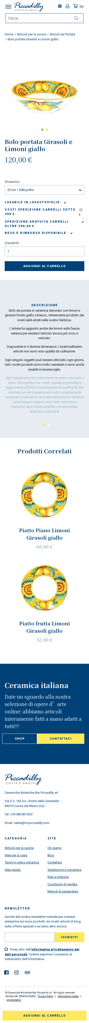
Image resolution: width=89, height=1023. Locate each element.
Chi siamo (54, 848)
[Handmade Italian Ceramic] (29, 7)
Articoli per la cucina (19, 848)
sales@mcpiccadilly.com (31, 823)
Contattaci (61, 738)
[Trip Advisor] (27, 972)
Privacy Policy (45, 996)
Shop (19, 738)
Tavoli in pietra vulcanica (22, 862)
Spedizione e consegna (64, 870)
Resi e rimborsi (58, 877)
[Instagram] (16, 972)
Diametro (12, 181)
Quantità (12, 242)
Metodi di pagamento (62, 891)
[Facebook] (6, 972)
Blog (50, 855)
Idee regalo (13, 870)
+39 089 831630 (21, 814)
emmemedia (14, 1000)
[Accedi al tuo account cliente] (68, 6)
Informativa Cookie (68, 996)
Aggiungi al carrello (44, 266)
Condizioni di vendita (62, 884)
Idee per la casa (16, 855)
